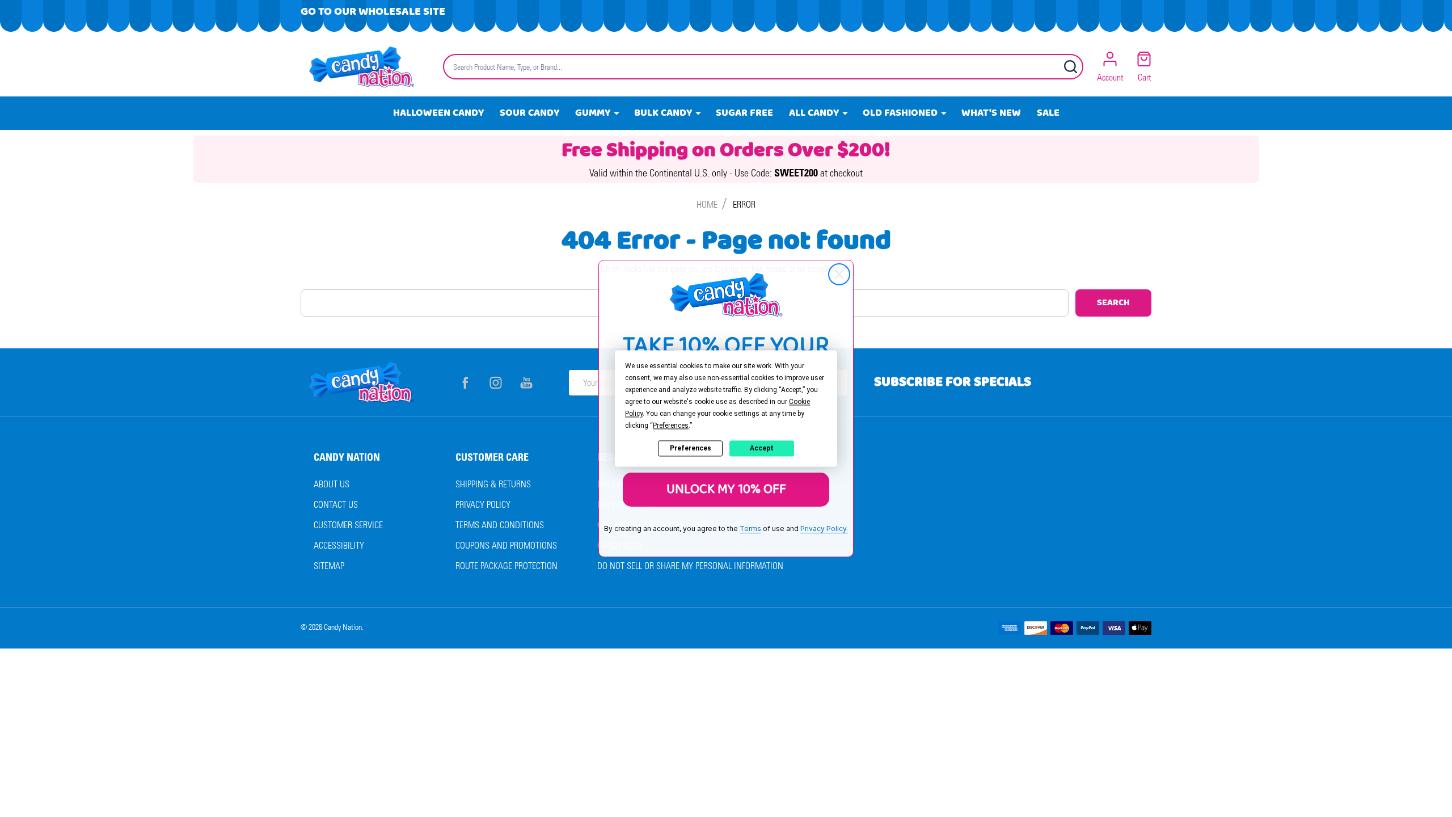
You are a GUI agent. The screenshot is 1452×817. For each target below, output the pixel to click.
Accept (762, 448)
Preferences (690, 448)
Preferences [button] (671, 425)
